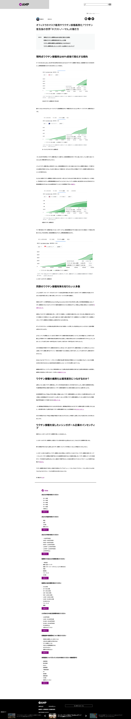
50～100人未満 (47, 591)
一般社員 (45, 562)
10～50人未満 (46, 589)
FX (43, 671)
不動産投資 (46, 669)
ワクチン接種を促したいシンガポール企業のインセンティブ (59, 46)
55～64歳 (45, 506)
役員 (44, 568)
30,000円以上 (46, 625)
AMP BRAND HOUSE (44, 712)
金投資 (44, 673)
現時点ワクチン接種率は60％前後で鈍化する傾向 (57, 37)
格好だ (73, 184)
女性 (44, 522)
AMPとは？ (41, 706)
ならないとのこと (80, 409)
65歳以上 (45, 508)
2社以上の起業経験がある (49, 645)
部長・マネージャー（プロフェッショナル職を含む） (54, 566)
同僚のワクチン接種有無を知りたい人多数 (55, 40)
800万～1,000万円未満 (48, 544)
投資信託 (45, 661)
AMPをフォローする (79, 706)
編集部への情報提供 (43, 709)
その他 (44, 524)
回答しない (45, 526)
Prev (45, 716)
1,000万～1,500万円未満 (49, 546)
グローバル (92, 13)
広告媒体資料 (52, 709)
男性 (44, 520)
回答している (57, 400)
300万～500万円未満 (48, 540)
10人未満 (45, 586)
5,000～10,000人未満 (48, 599)
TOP (87, 13)
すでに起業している (47, 643)
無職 (44, 605)
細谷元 (42, 19)
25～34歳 (45, 500)
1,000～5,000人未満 (48, 597)
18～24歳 (45, 498)
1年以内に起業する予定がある (50, 641)
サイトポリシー (52, 706)
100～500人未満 (47, 593)
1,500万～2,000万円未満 (49, 548)
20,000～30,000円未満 (48, 623)
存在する (41, 462)
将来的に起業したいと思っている (50, 639)
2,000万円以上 (46, 551)
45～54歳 (45, 504)
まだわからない (46, 647)
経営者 (44, 571)
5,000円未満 (46, 617)
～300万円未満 (46, 538)
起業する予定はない (48, 649)
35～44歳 (45, 502)
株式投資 (45, 663)
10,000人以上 (46, 601)
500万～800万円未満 (48, 542)
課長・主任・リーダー (48, 564)
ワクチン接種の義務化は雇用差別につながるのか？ (57, 43)
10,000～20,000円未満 (48, 621)
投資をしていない (47, 680)
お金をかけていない (48, 627)
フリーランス (46, 573)
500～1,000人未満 (47, 595)
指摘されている (62, 372)
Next (86, 716)
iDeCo (44, 665)
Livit (43, 477)
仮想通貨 (45, 667)
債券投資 (45, 675)
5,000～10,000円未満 (48, 619)
